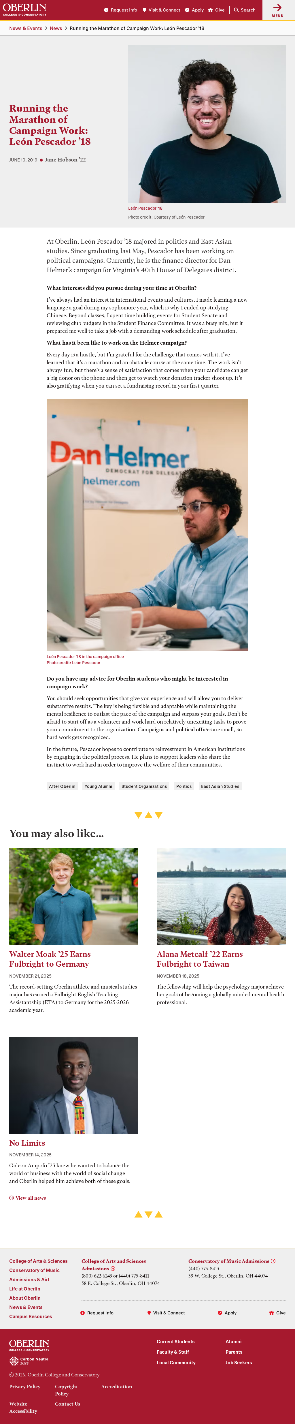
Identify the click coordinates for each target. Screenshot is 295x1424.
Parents (234, 1352)
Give (220, 9)
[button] (243, 10)
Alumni (234, 1341)
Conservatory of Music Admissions (228, 1261)
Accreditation (116, 1386)
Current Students (176, 1341)
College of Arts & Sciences (38, 1261)
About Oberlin (25, 1298)
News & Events (25, 28)
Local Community (176, 1362)
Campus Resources (30, 1316)
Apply (198, 9)
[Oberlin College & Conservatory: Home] (24, 9)
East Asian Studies (220, 786)
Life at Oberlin (24, 1288)
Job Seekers (239, 1362)
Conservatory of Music (34, 1270)
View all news (31, 1198)
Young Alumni (98, 786)
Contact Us (67, 1404)
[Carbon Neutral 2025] (73, 1361)
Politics (184, 786)
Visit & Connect (164, 9)
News (56, 28)
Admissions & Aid (29, 1279)
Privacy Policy (24, 1386)
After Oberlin (62, 786)
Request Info (124, 9)
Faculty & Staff (173, 1352)
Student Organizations (144, 786)
